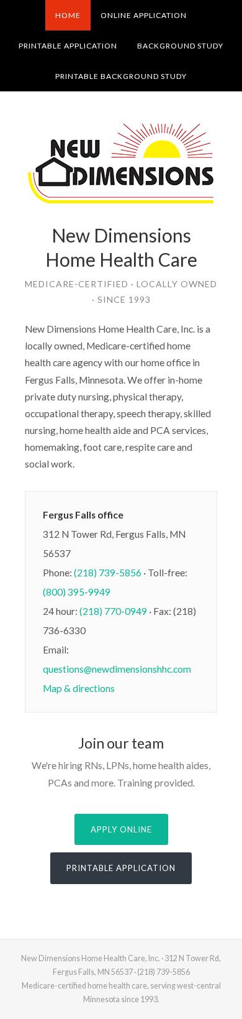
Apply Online (121, 829)
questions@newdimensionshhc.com (117, 669)
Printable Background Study (121, 76)
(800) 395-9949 (76, 591)
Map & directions (79, 688)
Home (68, 15)
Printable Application (68, 45)
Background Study (180, 45)
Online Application (144, 15)
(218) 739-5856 (107, 572)
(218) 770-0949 (113, 611)
